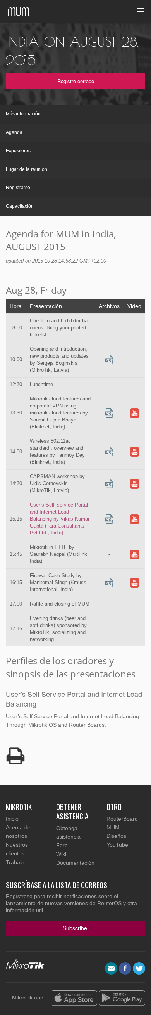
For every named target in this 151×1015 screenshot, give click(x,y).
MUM (113, 827)
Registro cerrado (75, 81)
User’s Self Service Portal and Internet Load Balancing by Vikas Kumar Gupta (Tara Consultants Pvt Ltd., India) (59, 519)
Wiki (61, 854)
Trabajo (15, 862)
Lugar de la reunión (26, 169)
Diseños (116, 836)
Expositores (18, 150)
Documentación (75, 863)
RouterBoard (122, 819)
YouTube (117, 845)
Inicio (12, 819)
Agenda (14, 132)
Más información (23, 114)
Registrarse (18, 187)
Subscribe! (76, 928)
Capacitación (20, 206)
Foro (62, 845)
